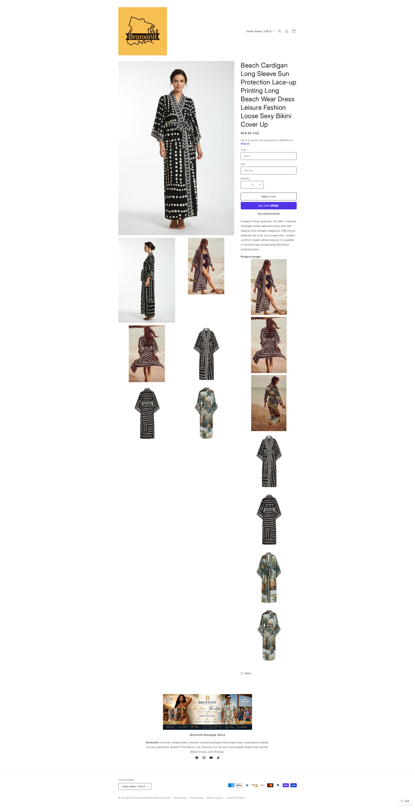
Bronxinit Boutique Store (139, 798)
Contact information (235, 798)
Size (243, 164)
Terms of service (215, 798)
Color (244, 149)
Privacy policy (197, 798)
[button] (279, 31)
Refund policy (180, 798)
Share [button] (247, 673)
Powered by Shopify (161, 798)
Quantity (245, 178)
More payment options (269, 213)
